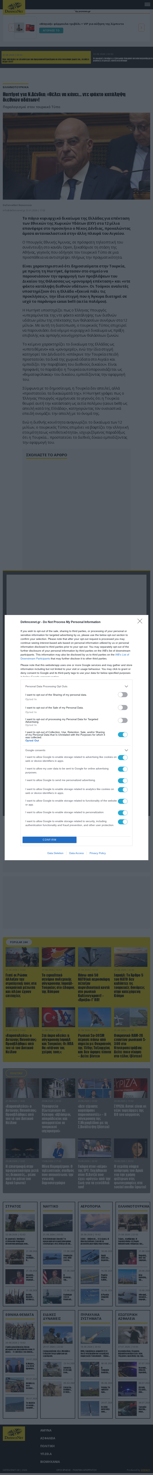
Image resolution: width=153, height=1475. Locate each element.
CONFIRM (50, 839)
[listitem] (76, 686)
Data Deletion (55, 853)
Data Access (76, 853)
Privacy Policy (98, 853)
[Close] (141, 622)
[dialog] (76, 737)
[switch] (123, 694)
